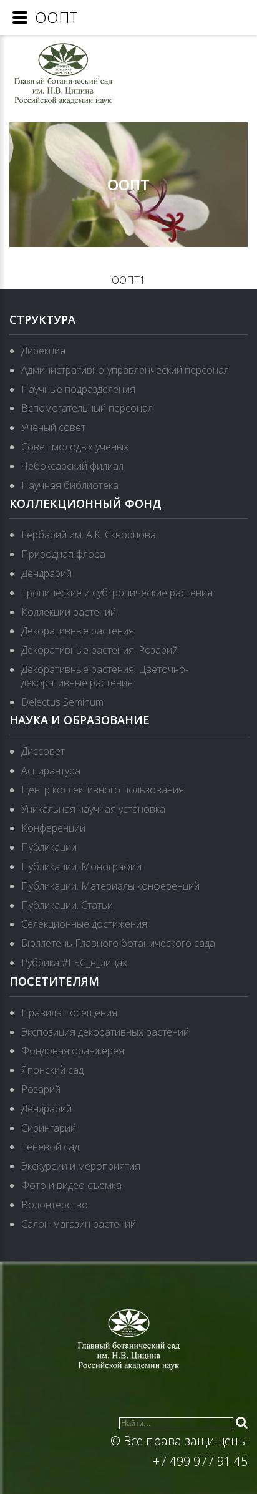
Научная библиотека (70, 485)
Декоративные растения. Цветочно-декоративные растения (104, 675)
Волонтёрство (54, 1204)
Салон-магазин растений (78, 1224)
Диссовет (43, 751)
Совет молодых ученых (74, 447)
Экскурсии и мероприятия (80, 1166)
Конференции (53, 828)
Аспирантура (50, 770)
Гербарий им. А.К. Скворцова (88, 534)
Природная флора (63, 554)
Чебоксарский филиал (72, 466)
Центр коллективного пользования (102, 790)
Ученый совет (53, 427)
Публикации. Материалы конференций (110, 886)
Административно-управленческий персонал (125, 370)
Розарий (41, 1089)
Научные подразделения (78, 389)
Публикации (49, 847)
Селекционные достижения (84, 924)
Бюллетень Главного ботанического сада (118, 943)
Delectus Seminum (62, 702)
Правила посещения (69, 1012)
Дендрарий (46, 573)
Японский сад (52, 1070)
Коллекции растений (68, 612)
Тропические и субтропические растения (117, 592)
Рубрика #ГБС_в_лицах (74, 962)
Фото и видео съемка (71, 1185)
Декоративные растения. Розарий (99, 650)
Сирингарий (48, 1128)
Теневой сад (50, 1146)
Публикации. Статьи (67, 905)
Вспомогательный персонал (87, 408)
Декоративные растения (77, 631)
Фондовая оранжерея (72, 1050)
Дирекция (43, 350)
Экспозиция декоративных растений (105, 1032)
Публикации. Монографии (81, 866)
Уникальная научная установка (93, 809)
